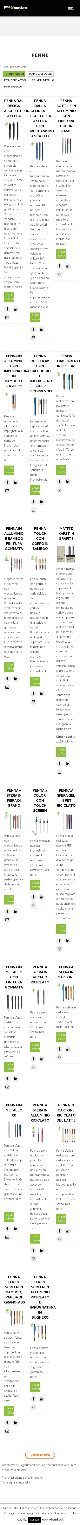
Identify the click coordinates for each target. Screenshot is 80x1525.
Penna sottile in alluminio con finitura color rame (66, 116)
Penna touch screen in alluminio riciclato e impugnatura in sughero (43, 1297)
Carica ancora (40, 1454)
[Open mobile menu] (72, 8)
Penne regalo (13, 86)
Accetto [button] (34, 1519)
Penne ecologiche (40, 73)
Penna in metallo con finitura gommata (14, 977)
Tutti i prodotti (14, 73)
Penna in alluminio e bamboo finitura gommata (13, 538)
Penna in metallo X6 (14, 1110)
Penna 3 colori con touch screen (40, 800)
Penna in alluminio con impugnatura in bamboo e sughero (17, 371)
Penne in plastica (15, 80)
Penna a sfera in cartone (66, 972)
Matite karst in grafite (66, 533)
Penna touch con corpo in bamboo (40, 538)
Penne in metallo (43, 80)
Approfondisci (52, 1519)
